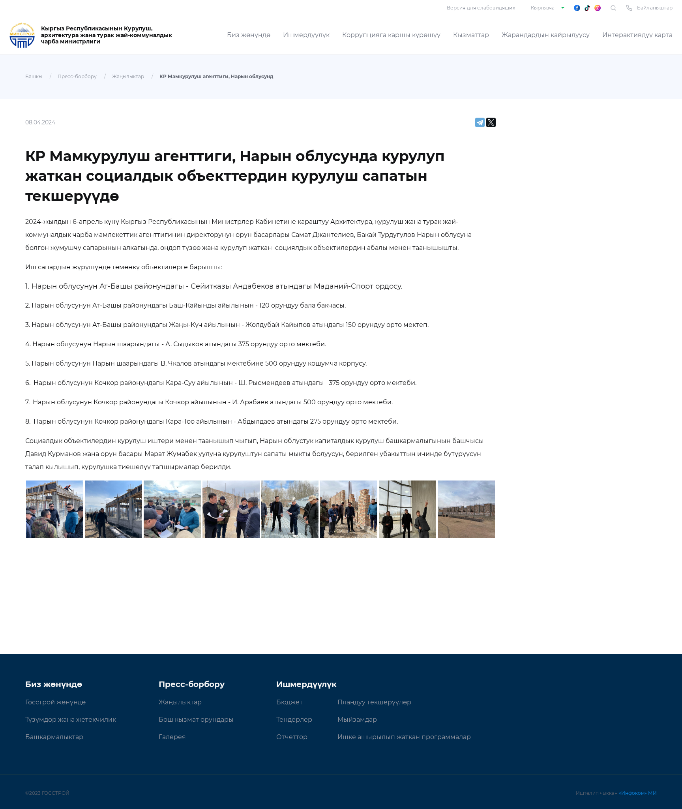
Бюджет (289, 702)
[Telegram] (480, 122)
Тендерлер (294, 719)
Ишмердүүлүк (306, 35)
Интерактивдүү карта (637, 35)
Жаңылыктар (128, 76)
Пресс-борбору (77, 76)
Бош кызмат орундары (196, 719)
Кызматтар (471, 35)
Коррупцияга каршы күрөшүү (391, 35)
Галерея (172, 737)
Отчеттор (291, 737)
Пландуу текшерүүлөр (374, 702)
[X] (491, 122)
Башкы (33, 76)
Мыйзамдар (357, 719)
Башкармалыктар (54, 737)
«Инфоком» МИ (638, 793)
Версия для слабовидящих (481, 8)
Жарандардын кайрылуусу (546, 35)
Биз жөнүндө (248, 35)
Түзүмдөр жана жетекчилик (70, 719)
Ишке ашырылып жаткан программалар (404, 737)
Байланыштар (655, 8)
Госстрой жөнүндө (55, 702)
